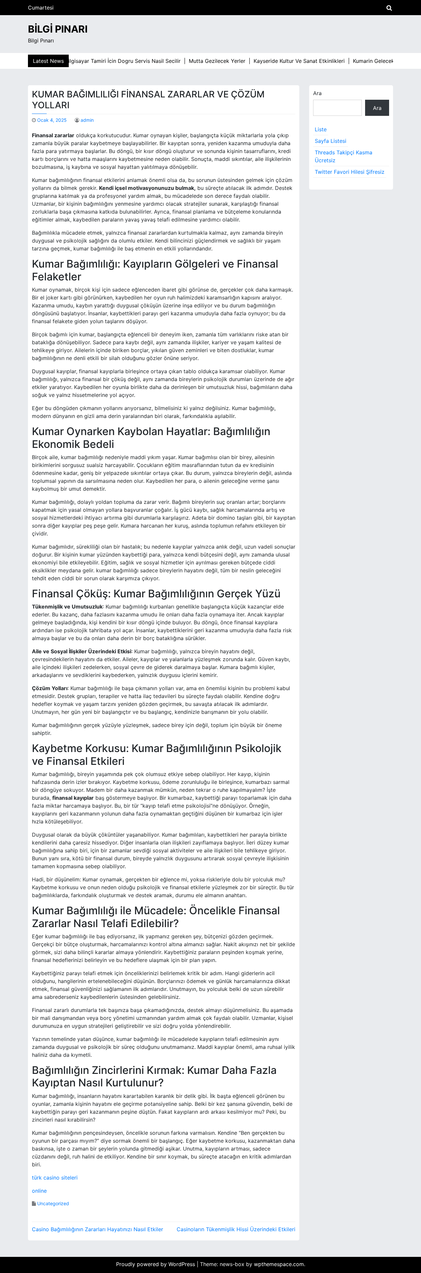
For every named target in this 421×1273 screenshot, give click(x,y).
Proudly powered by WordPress (156, 1264)
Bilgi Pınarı (57, 29)
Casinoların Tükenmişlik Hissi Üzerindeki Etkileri (236, 1229)
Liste (321, 129)
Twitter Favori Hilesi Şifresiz (349, 172)
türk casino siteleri (55, 1177)
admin (87, 120)
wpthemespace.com (279, 1264)
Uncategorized (53, 1203)
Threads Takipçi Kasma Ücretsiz (343, 156)
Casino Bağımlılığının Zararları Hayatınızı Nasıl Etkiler (97, 1229)
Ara (317, 93)
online (39, 1190)
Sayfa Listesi (330, 141)
